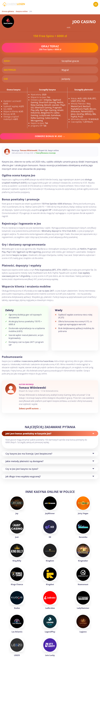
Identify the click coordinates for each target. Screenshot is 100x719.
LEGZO (17, 655)
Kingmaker (83, 560)
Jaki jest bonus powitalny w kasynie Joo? (28, 433)
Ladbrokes (50, 608)
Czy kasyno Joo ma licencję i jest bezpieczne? (28, 453)
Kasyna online (22, 11)
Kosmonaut (83, 584)
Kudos (17, 608)
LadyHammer (83, 608)
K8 (50, 537)
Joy (16, 513)
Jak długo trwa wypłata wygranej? (23, 476)
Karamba (83, 537)
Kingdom (50, 560)
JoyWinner (50, 513)
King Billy (17, 560)
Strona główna (8, 11)
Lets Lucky (50, 655)
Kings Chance (17, 584)
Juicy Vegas (83, 513)
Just (17, 537)
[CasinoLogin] (14, 4)
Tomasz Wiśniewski (28, 150)
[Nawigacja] (95, 4)
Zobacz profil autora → (30, 408)
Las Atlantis (17, 631)
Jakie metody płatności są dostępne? (24, 461)
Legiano (83, 631)
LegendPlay (50, 631)
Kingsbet (50, 584)
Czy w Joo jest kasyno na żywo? (21, 468)
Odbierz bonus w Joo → (50, 136)
